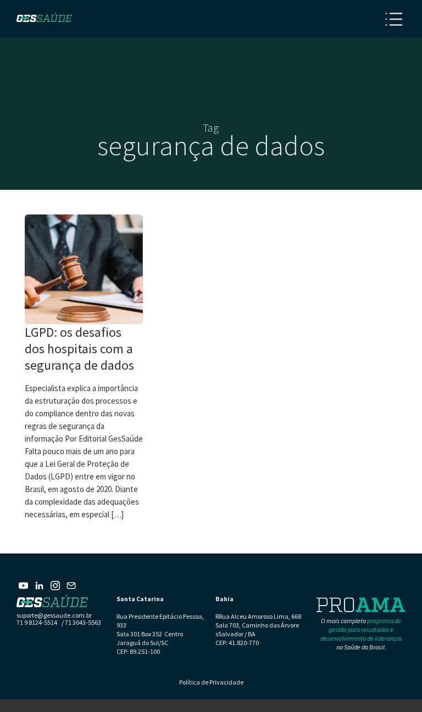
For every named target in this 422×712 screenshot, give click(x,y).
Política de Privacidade (211, 682)
